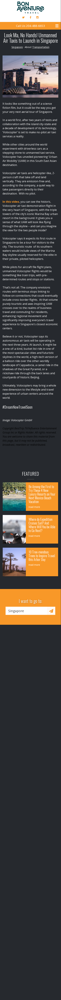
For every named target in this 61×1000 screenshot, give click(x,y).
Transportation (40, 47)
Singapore (17, 47)
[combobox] (26, 611)
